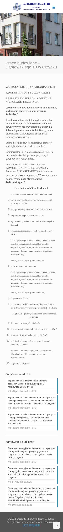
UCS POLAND (31, 525)
